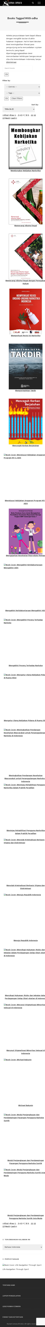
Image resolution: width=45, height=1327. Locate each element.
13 (3, 118)
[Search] (33, 3)
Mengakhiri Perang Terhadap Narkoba (26, 666)
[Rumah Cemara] (12, 3)
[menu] (39, 2)
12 (35, 115)
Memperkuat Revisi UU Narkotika (25, 336)
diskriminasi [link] (11, 62)
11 (32, 115)
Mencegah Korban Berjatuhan (25, 446)
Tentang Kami (8, 1285)
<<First (5, 115)
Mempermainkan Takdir (25, 391)
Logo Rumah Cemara (11, 1307)
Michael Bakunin (25, 1105)
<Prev (11, 115)
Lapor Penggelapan (11, 1296)
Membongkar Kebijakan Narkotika (26, 171)
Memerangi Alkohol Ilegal (25, 226)
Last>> (14, 118)
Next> (7, 118)
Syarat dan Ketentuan (12, 1317)
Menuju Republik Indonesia (26, 940)
